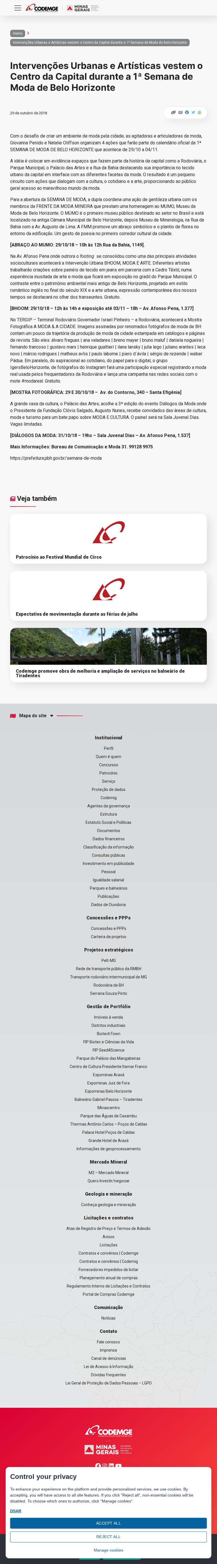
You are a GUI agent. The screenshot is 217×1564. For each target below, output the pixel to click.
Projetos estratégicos (108, 950)
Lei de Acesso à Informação (108, 1367)
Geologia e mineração (108, 1194)
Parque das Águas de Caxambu (109, 1116)
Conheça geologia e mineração (108, 1205)
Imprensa (108, 1350)
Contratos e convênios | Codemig (108, 1261)
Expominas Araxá (108, 1075)
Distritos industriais (108, 1025)
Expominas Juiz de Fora (108, 1083)
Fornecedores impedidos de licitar (108, 1270)
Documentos (108, 831)
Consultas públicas (108, 855)
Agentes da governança (108, 806)
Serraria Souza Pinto (108, 993)
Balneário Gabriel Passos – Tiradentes (108, 1099)
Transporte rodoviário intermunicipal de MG (108, 977)
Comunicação (108, 1307)
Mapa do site (33, 716)
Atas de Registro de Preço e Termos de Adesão (108, 1228)
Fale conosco (108, 1342)
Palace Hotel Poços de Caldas (108, 1132)
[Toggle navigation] (17, 8)
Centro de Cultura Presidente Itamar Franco (108, 1067)
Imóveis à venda (108, 1017)
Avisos (108, 1237)
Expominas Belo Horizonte (108, 1091)
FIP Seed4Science (109, 1050)
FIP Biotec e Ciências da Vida (108, 1042)
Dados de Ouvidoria (108, 905)
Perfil (108, 748)
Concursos (108, 765)
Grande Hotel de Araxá (108, 1141)
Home (17, 33)
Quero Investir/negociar (109, 1181)
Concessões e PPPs (108, 918)
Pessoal (108, 872)
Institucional (108, 737)
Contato (108, 1331)
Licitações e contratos (108, 1218)
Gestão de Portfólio (109, 1006)
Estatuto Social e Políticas (108, 822)
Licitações (109, 1245)
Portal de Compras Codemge (108, 1294)
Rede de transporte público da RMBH (108, 969)
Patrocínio (108, 773)
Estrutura (108, 814)
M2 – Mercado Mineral (109, 1173)
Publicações (108, 896)
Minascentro (108, 1108)
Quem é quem (108, 757)
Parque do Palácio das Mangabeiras (108, 1058)
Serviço (108, 781)
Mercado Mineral (108, 1162)
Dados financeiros (109, 839)
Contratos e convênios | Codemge (108, 1253)
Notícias (108, 1318)
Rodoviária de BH (109, 985)
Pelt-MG (108, 961)
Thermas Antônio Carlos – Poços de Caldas (108, 1124)
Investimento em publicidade (108, 864)
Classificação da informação (108, 847)
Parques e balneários (108, 888)
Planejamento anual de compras (109, 1278)
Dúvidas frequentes (108, 1375)
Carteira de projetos (108, 937)
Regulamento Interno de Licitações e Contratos (108, 1286)
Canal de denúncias (108, 1358)
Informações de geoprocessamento (109, 1149)
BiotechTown (108, 1034)
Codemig (109, 798)
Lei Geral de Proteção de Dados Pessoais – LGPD (109, 1383)
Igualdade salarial (108, 880)
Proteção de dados (108, 790)
